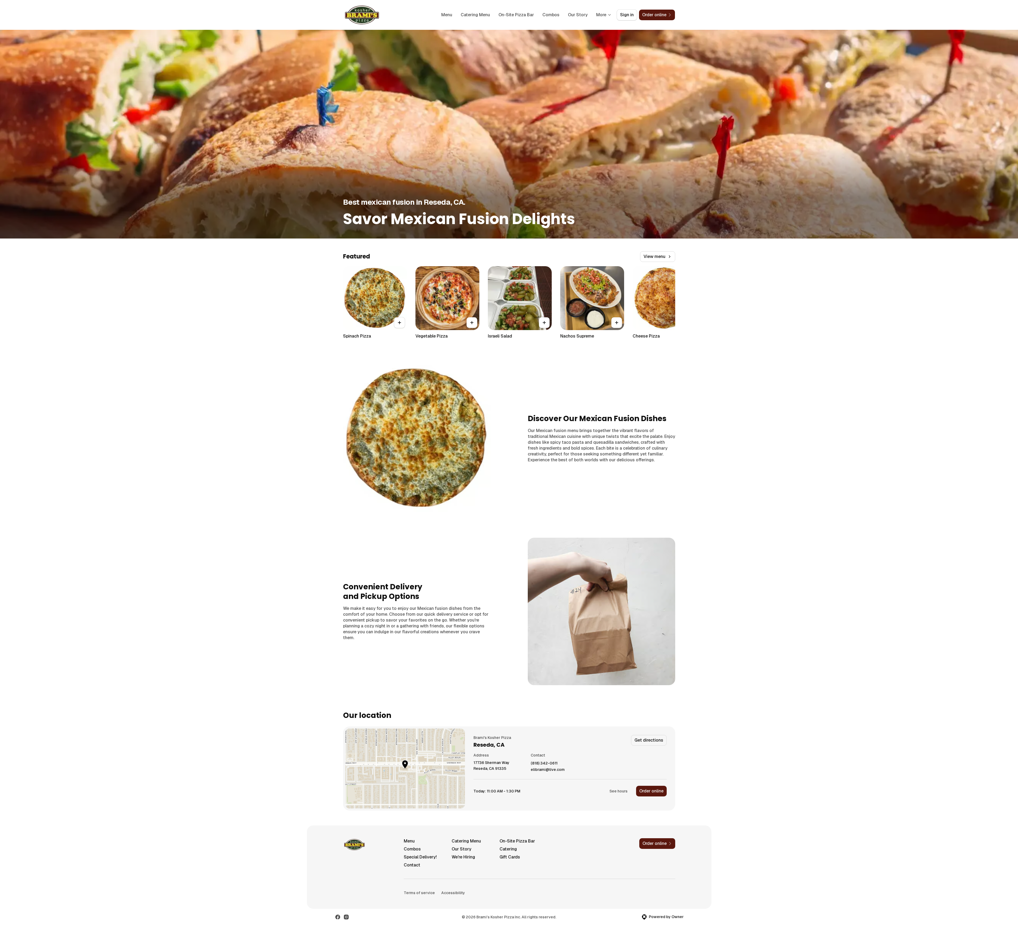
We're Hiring (463, 857)
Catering (508, 849)
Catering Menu (475, 15)
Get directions (648, 740)
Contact (412, 865)
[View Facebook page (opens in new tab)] (338, 917)
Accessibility (453, 892)
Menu (446, 15)
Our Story (578, 15)
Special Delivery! (420, 857)
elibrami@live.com (548, 769)
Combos (550, 15)
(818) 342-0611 (544, 763)
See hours (618, 791)
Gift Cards (510, 857)
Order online (651, 791)
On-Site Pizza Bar (516, 15)
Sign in (627, 15)
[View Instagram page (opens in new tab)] (346, 917)
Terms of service (419, 892)
